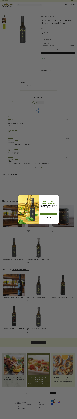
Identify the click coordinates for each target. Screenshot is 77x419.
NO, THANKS (48, 217)
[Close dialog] (57, 196)
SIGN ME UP (49, 214)
